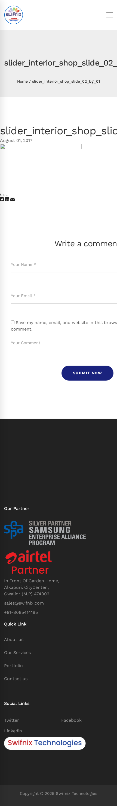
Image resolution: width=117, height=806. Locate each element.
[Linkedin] (7, 199)
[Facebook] (2, 199)
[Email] (12, 199)
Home (22, 81)
